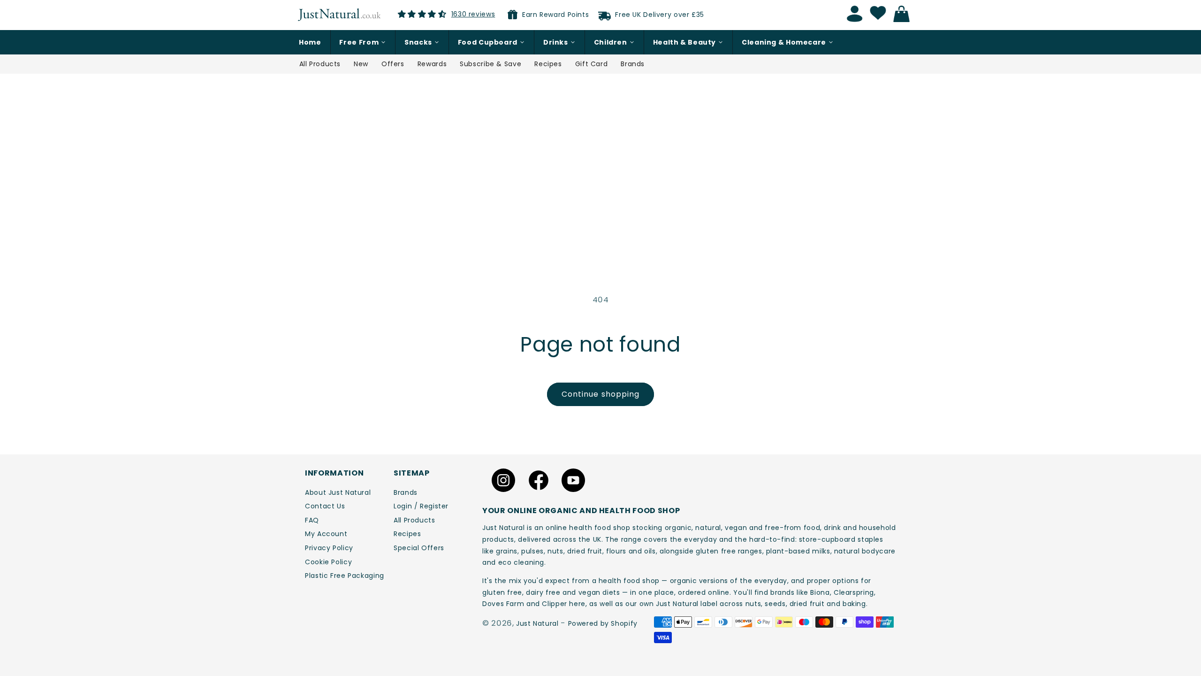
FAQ (312, 520)
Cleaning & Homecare (784, 42)
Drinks (555, 42)
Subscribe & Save (490, 64)
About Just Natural (338, 492)
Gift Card (591, 64)
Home (310, 42)
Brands (633, 64)
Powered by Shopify (603, 623)
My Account (326, 533)
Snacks (418, 42)
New (361, 64)
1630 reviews (473, 14)
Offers (392, 64)
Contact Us (325, 506)
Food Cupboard (487, 42)
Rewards (432, 64)
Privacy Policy (329, 548)
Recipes (548, 64)
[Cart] (904, 14)
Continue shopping (600, 394)
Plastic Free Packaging (344, 575)
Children (610, 42)
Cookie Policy (328, 562)
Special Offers (419, 548)
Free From (359, 42)
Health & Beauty (684, 42)
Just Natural (537, 623)
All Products (320, 64)
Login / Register (421, 506)
